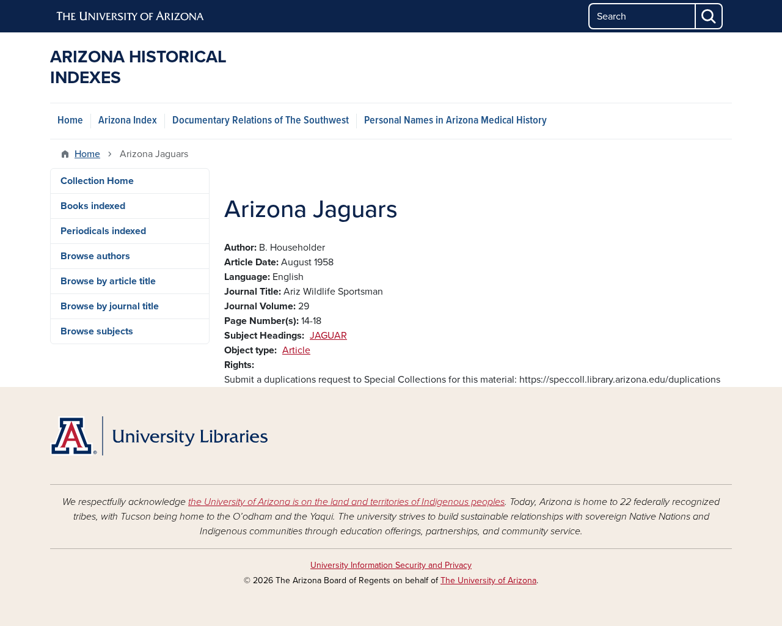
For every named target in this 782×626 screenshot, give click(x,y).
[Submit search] (709, 16)
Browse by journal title (109, 306)
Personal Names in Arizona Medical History (455, 121)
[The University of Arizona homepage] (131, 16)
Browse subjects (96, 331)
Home (70, 121)
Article (296, 350)
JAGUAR (328, 336)
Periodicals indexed (103, 231)
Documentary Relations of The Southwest (260, 121)
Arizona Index (127, 121)
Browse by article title (108, 281)
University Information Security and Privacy (391, 565)
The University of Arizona (488, 580)
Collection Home (97, 181)
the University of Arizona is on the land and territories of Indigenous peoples (346, 502)
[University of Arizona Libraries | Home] (159, 435)
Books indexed (92, 206)
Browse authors (95, 256)
